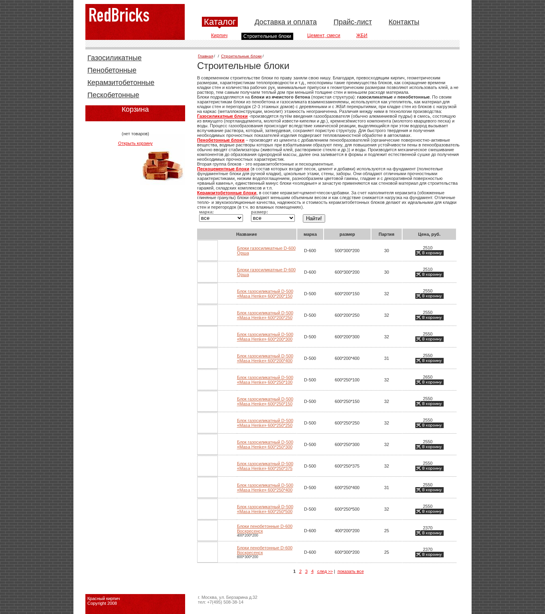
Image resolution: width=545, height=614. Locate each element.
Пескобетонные (113, 95)
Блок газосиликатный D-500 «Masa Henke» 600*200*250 (265, 315)
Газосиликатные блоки (222, 116)
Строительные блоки (267, 36)
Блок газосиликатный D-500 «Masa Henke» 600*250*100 (265, 380)
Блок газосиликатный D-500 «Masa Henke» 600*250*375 (265, 466)
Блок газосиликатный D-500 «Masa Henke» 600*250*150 (265, 401)
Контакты (404, 22)
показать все (351, 571)
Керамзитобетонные (120, 83)
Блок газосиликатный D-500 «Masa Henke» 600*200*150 (265, 293)
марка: (206, 211)
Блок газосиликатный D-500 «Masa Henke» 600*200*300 (265, 337)
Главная (205, 56)
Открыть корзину (135, 143)
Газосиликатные (114, 58)
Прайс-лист (353, 22)
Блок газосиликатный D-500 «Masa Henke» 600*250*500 (265, 509)
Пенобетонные (111, 70)
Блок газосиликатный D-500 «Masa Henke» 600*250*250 (265, 423)
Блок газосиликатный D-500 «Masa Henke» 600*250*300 (265, 444)
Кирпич (219, 35)
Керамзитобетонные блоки (227, 192)
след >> (325, 571)
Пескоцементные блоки (223, 168)
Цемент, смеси (323, 35)
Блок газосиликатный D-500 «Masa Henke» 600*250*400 (265, 487)
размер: (259, 211)
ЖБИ (361, 35)
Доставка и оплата (286, 22)
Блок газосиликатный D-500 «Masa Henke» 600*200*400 (265, 358)
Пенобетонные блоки (221, 140)
